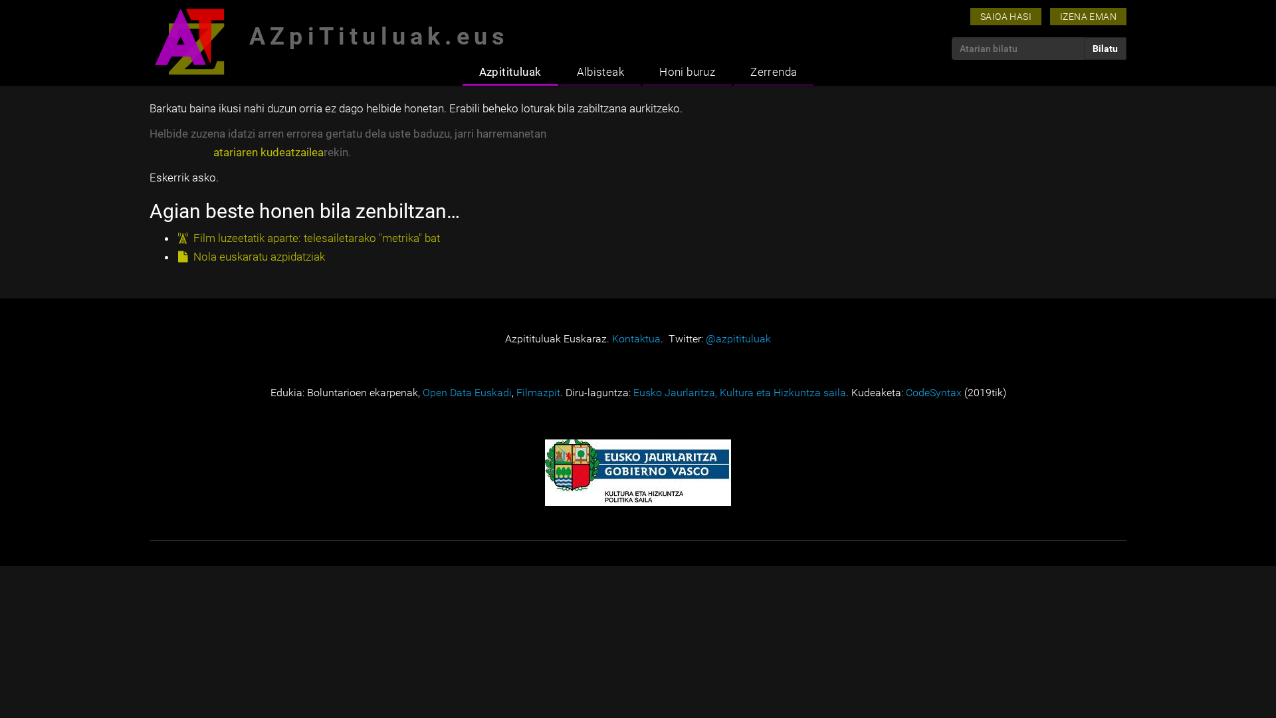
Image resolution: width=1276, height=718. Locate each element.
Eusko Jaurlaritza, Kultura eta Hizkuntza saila (739, 392)
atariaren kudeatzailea (268, 152)
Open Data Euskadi (467, 392)
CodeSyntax (934, 392)
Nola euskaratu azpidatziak (259, 256)
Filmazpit (538, 392)
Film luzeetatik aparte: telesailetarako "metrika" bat (316, 238)
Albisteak (601, 71)
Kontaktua (636, 338)
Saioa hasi (1005, 16)
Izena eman (1088, 16)
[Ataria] (189, 41)
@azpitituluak (738, 338)
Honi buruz (687, 71)
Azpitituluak (510, 71)
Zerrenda (773, 71)
